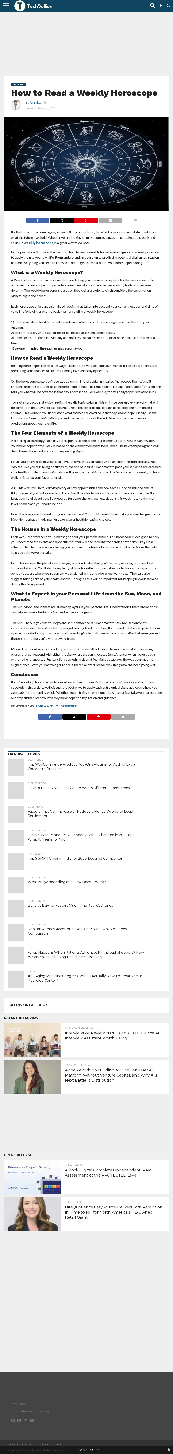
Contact (28, 1444)
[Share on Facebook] (37, 219)
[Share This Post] (62, 219)
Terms (57, 1444)
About (13, 1444)
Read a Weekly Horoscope (56, 706)
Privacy (43, 1444)
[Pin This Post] (86, 219)
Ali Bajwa (36, 102)
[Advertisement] (86, 43)
